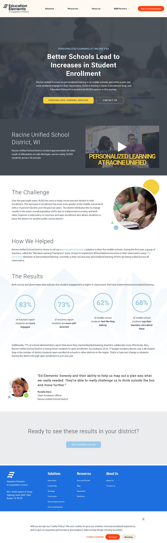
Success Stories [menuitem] (83, 480)
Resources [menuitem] (84, 473)
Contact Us (110, 100)
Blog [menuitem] (78, 485)
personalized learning (73, 249)
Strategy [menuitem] (51, 491)
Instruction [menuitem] (52, 480)
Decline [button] (129, 536)
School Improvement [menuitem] (56, 501)
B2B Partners (120, 8)
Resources (73, 8)
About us (96, 8)
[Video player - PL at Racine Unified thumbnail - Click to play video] (122, 147)
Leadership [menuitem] (52, 485)
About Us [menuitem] (112, 473)
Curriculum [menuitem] (52, 496)
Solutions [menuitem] (54, 473)
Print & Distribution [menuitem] (55, 507)
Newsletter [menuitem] (81, 491)
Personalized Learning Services (68, 100)
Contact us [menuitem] (110, 485)
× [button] (143, 519)
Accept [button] (113, 536)
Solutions (49, 8)
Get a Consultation (151, 8)
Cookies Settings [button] (95, 536)
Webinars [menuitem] (81, 496)
